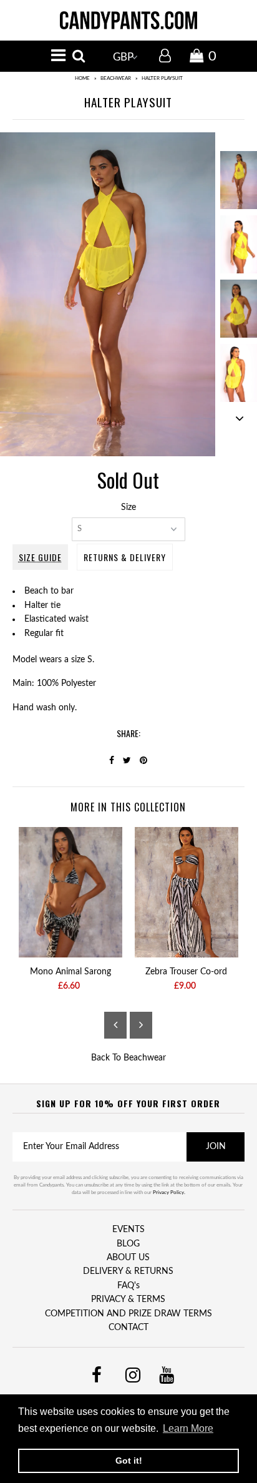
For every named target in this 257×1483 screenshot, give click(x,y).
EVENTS (128, 1229)
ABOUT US (128, 1257)
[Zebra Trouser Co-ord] (186, 892)
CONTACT (128, 1327)
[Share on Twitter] (127, 761)
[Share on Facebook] (111, 761)
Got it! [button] (128, 1461)
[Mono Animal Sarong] (70, 892)
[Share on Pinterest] (143, 761)
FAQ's (128, 1285)
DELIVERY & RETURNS (128, 1271)
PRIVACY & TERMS (128, 1299)
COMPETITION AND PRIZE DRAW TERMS (128, 1313)
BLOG (128, 1244)
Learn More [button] (188, 1428)
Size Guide (40, 557)
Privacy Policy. (169, 1192)
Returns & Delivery (125, 557)
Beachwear (115, 78)
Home (82, 78)
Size (128, 507)
